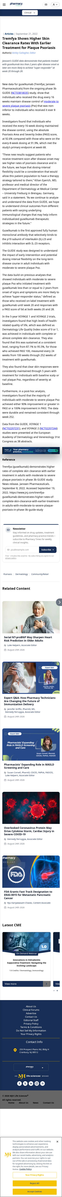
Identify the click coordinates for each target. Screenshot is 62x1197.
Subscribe (46, 549)
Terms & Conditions (31, 1027)
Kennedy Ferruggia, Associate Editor (22, 712)
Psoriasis (7, 574)
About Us (31, 1006)
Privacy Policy (31, 1023)
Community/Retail (40, 574)
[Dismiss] (56, 450)
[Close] (57, 1141)
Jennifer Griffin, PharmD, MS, (21, 709)
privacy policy (10, 558)
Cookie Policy (25, 1169)
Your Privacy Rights (31, 1034)
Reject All (34, 1183)
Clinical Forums (31, 1009)
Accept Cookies (34, 1191)
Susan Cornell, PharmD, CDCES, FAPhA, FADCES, (30, 772)
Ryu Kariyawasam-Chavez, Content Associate (28, 902)
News (35, 1102)
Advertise (31, 1013)
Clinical (27, 12)
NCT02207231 (11, 428)
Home (11, 1102)
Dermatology (21, 574)
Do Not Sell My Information (31, 1030)
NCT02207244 (48, 428)
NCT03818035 (20, 92)
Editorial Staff (31, 1020)
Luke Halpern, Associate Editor (22, 645)
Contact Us (31, 1016)
